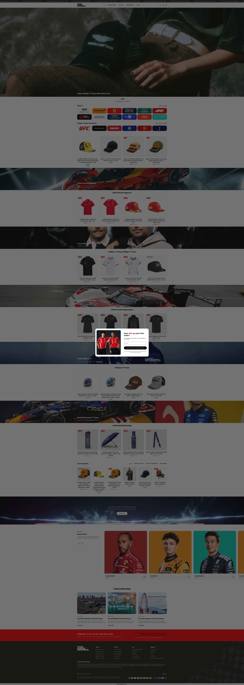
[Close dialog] (147, 330)
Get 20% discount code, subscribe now (135, 347)
